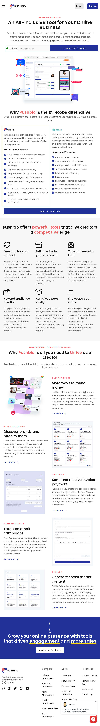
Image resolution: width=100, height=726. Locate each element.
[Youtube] (27, 688)
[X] (15, 688)
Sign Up (93, 6)
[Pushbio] (17, 6)
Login (79, 6)
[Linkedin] (9, 688)
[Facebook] (21, 688)
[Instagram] (3, 688)
